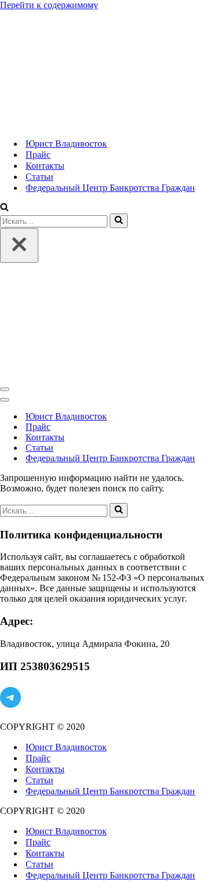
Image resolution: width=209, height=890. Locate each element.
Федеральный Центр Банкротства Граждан (110, 188)
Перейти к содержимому (49, 5)
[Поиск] (4, 208)
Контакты (45, 166)
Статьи (39, 177)
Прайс (38, 155)
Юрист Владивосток (66, 144)
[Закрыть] (19, 245)
